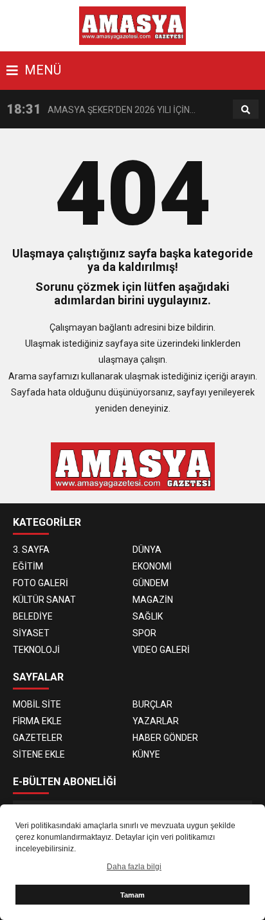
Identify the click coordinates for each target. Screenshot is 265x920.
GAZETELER (37, 738)
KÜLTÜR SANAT (44, 600)
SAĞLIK (147, 616)
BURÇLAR (152, 704)
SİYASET (31, 633)
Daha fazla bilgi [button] (134, 866)
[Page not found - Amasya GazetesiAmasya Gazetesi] (133, 25)
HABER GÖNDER (165, 738)
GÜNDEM (150, 583)
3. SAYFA (31, 549)
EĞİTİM (28, 566)
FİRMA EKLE (37, 721)
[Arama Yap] (245, 110)
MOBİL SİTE (37, 704)
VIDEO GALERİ (161, 650)
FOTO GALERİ (40, 583)
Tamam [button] (132, 895)
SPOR (144, 633)
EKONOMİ (152, 566)
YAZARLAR (155, 721)
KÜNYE (146, 754)
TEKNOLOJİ (36, 650)
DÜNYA (146, 549)
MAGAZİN (152, 600)
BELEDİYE (33, 616)
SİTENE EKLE (39, 754)
